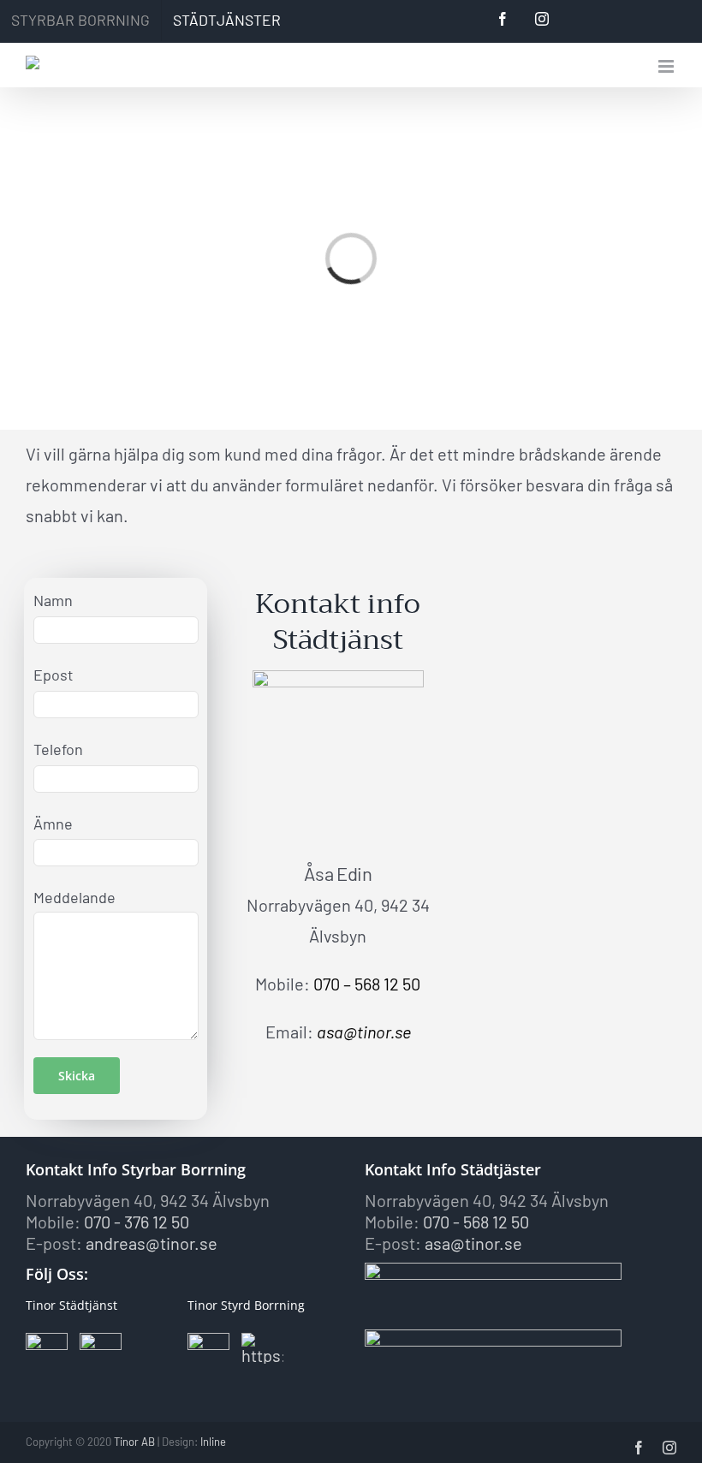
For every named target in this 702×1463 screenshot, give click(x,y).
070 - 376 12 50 (136, 1221)
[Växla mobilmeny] (667, 66)
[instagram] (101, 1341)
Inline (213, 1441)
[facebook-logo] (47, 1341)
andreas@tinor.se (151, 1243)
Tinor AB (134, 1441)
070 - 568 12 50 (476, 1221)
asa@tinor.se (364, 1031)
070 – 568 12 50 (366, 983)
